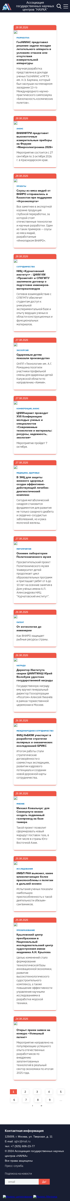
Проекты (21, 186)
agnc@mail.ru (22, 1141)
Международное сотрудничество (35, 731)
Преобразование (26, 930)
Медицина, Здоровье (28, 473)
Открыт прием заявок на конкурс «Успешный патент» (33, 1033)
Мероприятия (24, 549)
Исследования (25, 869)
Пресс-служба (14, 1166)
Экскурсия (23, 350)
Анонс (20, 128)
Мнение (20, 804)
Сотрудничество (26, 266)
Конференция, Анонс (28, 408)
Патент (20, 622)
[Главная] (8, 9)
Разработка (23, 37)
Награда (21, 665)
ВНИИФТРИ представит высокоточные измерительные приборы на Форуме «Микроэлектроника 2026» (35, 140)
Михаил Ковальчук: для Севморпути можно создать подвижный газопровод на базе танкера (33, 815)
